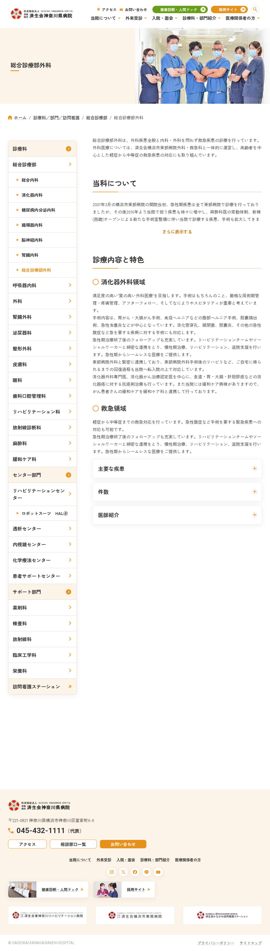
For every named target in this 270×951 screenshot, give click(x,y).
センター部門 (27, 474)
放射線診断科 (27, 427)
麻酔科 (20, 443)
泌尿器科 (22, 332)
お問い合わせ (136, 9)
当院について (80, 859)
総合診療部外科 (36, 270)
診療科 (20, 148)
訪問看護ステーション (36, 686)
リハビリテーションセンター (39, 494)
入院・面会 (126, 859)
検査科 (20, 623)
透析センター (27, 528)
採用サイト (228, 9)
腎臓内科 (30, 255)
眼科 (17, 380)
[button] (255, 9)
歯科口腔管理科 (29, 395)
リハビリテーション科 (36, 411)
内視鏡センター (29, 544)
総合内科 (30, 180)
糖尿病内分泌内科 (38, 210)
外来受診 (104, 859)
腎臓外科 (22, 316)
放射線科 (22, 639)
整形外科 (22, 348)
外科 (17, 301)
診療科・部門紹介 (155, 859)
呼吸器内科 (24, 285)
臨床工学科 (24, 654)
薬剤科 (20, 607)
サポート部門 (27, 591)
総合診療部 (24, 164)
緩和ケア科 (24, 458)
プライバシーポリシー (215, 942)
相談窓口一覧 (73, 844)
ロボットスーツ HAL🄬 (45, 513)
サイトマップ (251, 942)
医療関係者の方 (188, 859)
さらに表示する (177, 231)
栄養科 (20, 670)
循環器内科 (32, 225)
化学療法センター (32, 560)
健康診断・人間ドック (178, 9)
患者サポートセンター (36, 575)
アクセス (109, 9)
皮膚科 (20, 364)
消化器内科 (32, 195)
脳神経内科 (32, 240)
